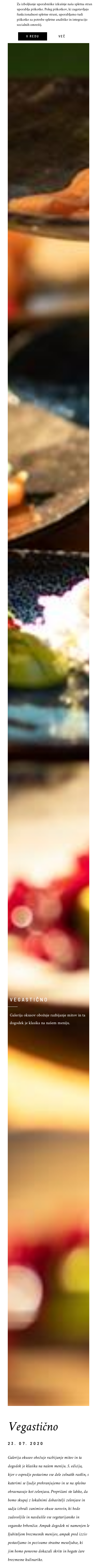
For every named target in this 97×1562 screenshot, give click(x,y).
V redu (32, 36)
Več (61, 36)
